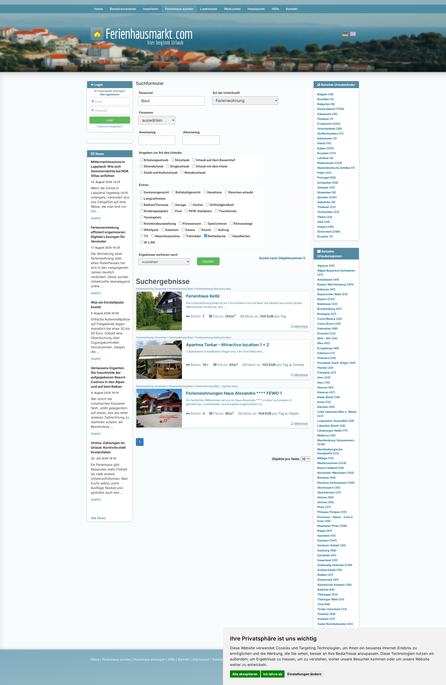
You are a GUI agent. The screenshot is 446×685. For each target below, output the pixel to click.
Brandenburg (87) (329, 308)
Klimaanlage (243, 223)
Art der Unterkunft (226, 93)
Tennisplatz (152, 217)
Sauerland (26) (327, 560)
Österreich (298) (328, 231)
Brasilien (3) (325, 99)
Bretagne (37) (326, 314)
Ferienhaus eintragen (149, 659)
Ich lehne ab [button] (272, 674)
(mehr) (96, 218)
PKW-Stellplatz (200, 211)
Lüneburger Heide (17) (332, 430)
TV (145, 236)
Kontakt (292, 9)
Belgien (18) (325, 94)
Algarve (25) (326, 265)
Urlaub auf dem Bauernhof (215, 160)
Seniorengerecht (156, 192)
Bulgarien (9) (326, 104)
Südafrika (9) (326, 202)
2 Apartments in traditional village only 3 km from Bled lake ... (225, 351)
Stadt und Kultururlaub (160, 172)
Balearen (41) (326, 289)
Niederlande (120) (329, 163)
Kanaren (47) (326, 392)
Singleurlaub (179, 166)
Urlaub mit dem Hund (211, 166)
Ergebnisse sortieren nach (158, 254)
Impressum (201, 659)
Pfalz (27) (324, 507)
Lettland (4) (325, 158)
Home (98, 9)
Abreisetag (191, 132)
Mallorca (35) (326, 435)
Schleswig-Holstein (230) (334, 565)
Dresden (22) (326, 333)
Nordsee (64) (326, 477)
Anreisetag (147, 132)
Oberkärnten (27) (329, 492)
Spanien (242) (327, 197)
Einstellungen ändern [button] (304, 674)
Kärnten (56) (326, 407)
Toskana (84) (326, 614)
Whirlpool (150, 230)
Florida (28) (325, 367)
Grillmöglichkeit (221, 205)
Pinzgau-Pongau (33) (332, 512)
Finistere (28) (326, 358)
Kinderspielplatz (155, 211)
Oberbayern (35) (328, 487)
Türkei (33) (324, 217)
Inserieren (150, 9)
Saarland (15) (326, 535)
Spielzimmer (217, 223)
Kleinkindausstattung (159, 223)
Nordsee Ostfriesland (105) (336, 482)
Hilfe (275, 9)
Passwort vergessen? (109, 126)
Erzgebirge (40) (328, 348)
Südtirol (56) (326, 589)
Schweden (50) (327, 182)
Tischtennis (227, 211)
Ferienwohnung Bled (180, 288)
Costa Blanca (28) (329, 318)
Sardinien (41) (326, 555)
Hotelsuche (256, 9)
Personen (146, 112)
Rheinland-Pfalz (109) (332, 526)
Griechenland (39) (329, 128)
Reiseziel (146, 93)
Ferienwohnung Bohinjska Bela (212, 288)
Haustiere (214, 192)
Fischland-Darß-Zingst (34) (336, 363)
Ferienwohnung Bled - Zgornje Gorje (216, 386)
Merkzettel (232, 9)
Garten (197, 205)
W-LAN (149, 242)
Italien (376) (325, 148)
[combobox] (171, 101)
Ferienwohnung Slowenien (151, 288)
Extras (143, 185)
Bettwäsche (216, 236)
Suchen (208, 261)
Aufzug (223, 230)
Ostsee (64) (325, 497)
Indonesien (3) (327, 138)
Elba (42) (323, 343)
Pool (178, 211)
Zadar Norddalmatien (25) (335, 624)
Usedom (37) (326, 619)
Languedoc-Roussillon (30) (335, 421)
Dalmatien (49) (327, 328)
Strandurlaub (153, 166)
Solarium (171, 230)
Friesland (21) (326, 372)
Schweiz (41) (326, 187)
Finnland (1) (325, 119)
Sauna (190, 230)
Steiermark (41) (328, 579)
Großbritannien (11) (330, 133)
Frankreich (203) (328, 123)
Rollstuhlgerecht (187, 192)
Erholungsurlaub (155, 160)
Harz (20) (324, 377)
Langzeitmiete (154, 198)
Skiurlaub (181, 160)
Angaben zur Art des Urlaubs (160, 152)
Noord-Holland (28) (330, 468)
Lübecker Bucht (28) (331, 425)
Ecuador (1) (325, 236)
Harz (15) (323, 382)
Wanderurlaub (194, 172)
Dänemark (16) (327, 114)
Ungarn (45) (325, 226)
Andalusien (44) (328, 279)
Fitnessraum (191, 223)
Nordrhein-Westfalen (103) (335, 472)
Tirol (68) (323, 604)
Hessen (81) (325, 387)
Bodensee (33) (327, 304)
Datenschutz (222, 659)
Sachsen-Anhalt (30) (331, 545)
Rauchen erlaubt (240, 192)
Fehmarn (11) (326, 353)
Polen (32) (324, 172)
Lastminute (208, 9)
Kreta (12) (324, 402)
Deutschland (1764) (330, 109)
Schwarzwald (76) (329, 570)
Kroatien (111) (326, 153)
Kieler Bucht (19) (328, 397)
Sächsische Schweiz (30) (334, 584)
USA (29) (323, 222)
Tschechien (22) (328, 212)
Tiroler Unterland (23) (332, 609)
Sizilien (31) (325, 574)
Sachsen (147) (327, 540)
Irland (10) (324, 143)
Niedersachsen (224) (331, 463)
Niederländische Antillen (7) (336, 168)
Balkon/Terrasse (155, 205)
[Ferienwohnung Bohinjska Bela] (159, 311)
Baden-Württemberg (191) (335, 284)
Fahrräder (193, 236)
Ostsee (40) (325, 502)
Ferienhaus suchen (179, 9)
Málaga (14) (325, 458)
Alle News (98, 518)
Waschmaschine (167, 236)
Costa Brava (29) (329, 323)
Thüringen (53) (327, 594)
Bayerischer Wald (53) (332, 294)
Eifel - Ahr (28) (327, 338)
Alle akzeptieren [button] (245, 674)
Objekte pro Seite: (286, 459)
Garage (180, 205)
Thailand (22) (326, 207)
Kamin (206, 230)
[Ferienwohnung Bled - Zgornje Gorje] (159, 408)
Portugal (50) (326, 177)
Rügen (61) (324, 530)
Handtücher (241, 236)
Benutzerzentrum (123, 9)
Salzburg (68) (326, 550)
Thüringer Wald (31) (330, 599)
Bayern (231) (326, 299)
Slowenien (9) (326, 192)
